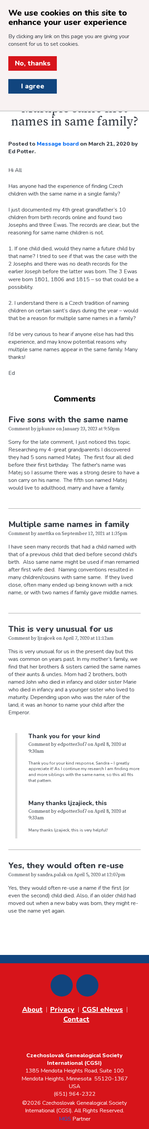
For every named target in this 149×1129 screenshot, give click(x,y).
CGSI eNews (102, 1009)
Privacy (62, 1009)
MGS (65, 1119)
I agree (32, 86)
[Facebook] (62, 985)
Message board (58, 144)
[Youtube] (87, 985)
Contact (76, 1019)
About (32, 1009)
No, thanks (33, 63)
